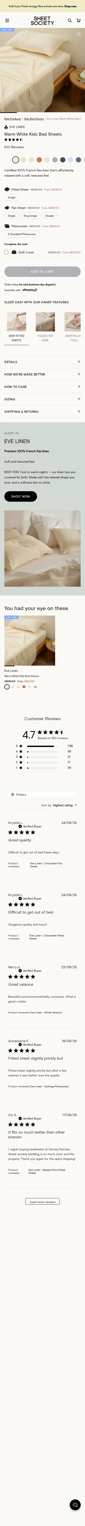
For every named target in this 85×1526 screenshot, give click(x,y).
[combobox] (59, 805)
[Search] (70, 20)
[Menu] (7, 20)
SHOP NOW (20, 496)
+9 (35, 686)
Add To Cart (42, 271)
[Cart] (78, 20)
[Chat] (75, 1506)
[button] (42, 362)
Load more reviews (43, 1202)
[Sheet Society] (42, 20)
